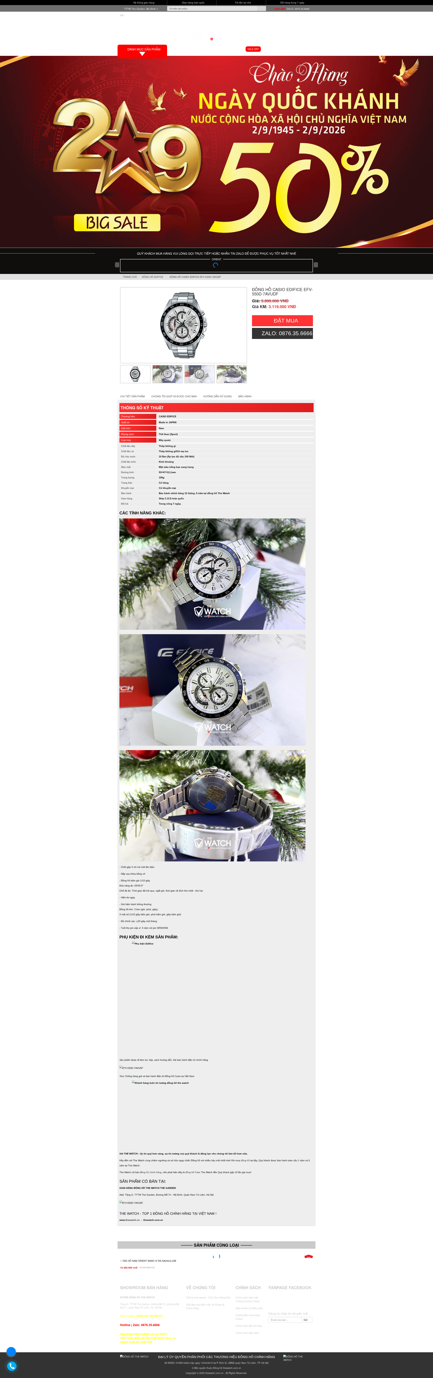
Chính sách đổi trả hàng (249, 1325)
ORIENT (216, 259)
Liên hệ (307, 49)
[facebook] (278, 1303)
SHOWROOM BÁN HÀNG (144, 1287)
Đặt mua (286, 321)
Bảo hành (245, 396)
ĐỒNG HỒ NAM (213, 49)
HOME (178, 49)
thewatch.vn (133, 1220)
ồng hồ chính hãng (151, 1172)
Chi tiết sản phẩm (132, 396)
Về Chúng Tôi (200, 1287)
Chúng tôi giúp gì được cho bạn (174, 396)
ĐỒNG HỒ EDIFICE (153, 277)
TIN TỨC (293, 49)
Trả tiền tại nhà (242, 2)
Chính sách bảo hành (247, 1333)
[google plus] (291, 1303)
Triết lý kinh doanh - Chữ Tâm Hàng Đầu (208, 1297)
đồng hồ (245, 1160)
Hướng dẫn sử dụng (217, 396)
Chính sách (248, 1287)
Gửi (306, 1319)
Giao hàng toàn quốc (192, 2)
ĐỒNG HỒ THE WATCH (149, 1316)
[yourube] (303, 1303)
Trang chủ (129, 277)
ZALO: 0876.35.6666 (298, 8)
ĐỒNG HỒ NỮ (235, 49)
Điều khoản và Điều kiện (249, 1308)
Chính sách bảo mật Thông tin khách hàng (247, 1299)
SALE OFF (253, 49)
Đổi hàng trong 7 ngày (292, 2)
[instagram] (297, 1303)
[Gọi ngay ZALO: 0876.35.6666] (12, 1366)
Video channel (273, 49)
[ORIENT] (216, 266)
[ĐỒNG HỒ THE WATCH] (216, 31)
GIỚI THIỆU (193, 49)
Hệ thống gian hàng (143, 2)
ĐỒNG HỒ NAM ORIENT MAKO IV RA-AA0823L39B (148, 1260)
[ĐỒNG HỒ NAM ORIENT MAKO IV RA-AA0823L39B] (216, 1256)
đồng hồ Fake (192, 1172)
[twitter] (284, 1303)
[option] (183, 325)
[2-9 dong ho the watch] (216, 152)
